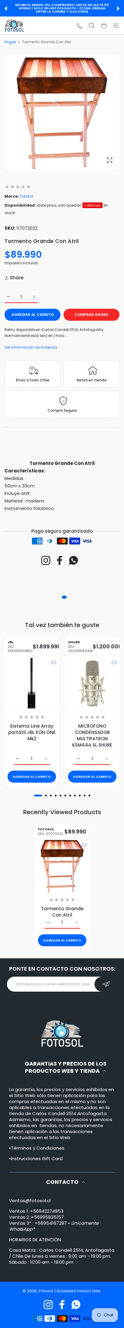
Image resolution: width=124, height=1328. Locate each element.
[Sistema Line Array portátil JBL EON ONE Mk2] (32, 683)
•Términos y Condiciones (36, 1148)
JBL (20, 646)
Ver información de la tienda (31, 347)
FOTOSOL (51, 831)
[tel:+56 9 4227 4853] (79, 26)
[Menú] (116, 25)
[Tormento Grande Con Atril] (62, 866)
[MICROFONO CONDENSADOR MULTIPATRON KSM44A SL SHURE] (92, 683)
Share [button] (16, 277)
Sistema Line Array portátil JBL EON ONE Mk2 (32, 732)
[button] (6, 8)
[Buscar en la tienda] (91, 25)
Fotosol (26, 196)
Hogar (10, 41)
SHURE (80, 646)
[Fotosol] (14, 26)
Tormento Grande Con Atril (62, 911)
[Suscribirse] (106, 984)
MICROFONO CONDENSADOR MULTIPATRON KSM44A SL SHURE (92, 735)
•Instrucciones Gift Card (36, 1158)
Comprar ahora (91, 314)
